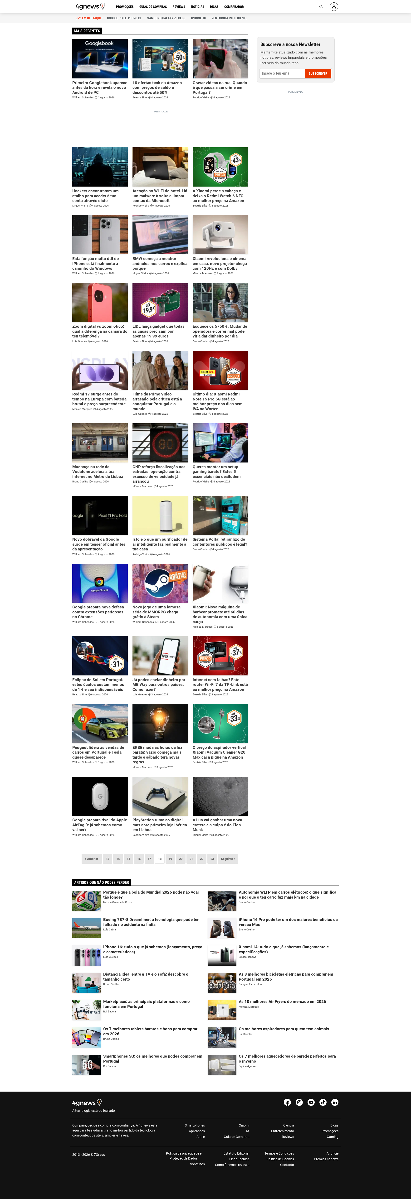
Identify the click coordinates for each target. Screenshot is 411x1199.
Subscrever (318, 73)
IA (247, 1131)
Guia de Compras (236, 1137)
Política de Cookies (280, 1159)
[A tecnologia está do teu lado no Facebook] (287, 1102)
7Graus (99, 1154)
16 (139, 859)
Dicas (214, 7)
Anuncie (332, 1153)
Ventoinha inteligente (229, 18)
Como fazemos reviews (232, 1165)
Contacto (287, 1165)
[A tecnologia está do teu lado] (91, 6)
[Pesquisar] (321, 6)
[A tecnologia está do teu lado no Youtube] (311, 1102)
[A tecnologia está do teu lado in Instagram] (299, 1102)
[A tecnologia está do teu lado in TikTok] (323, 1102)
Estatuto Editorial (236, 1153)
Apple (200, 1137)
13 (107, 859)
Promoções (125, 7)
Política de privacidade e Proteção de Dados (183, 1155)
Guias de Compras (153, 7)
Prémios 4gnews (326, 1159)
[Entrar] (334, 6)
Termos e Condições (279, 1153)
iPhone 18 (198, 18)
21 (191, 859)
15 (128, 859)
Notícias (197, 7)
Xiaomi (244, 1125)
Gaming (332, 1137)
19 (170, 859)
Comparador (234, 7)
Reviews (179, 7)
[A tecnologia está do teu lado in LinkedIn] (334, 1102)
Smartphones (195, 1125)
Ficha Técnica (239, 1159)
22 (201, 859)
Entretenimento (282, 1131)
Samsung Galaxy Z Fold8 (166, 18)
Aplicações (197, 1131)
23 (212, 859)
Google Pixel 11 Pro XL (124, 18)
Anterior (92, 859)
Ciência (288, 1125)
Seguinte (227, 859)
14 (118, 859)
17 (149, 859)
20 (180, 859)
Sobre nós (197, 1164)
